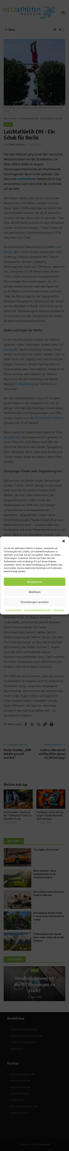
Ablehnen (34, 591)
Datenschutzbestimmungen (37, 610)
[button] (63, 541)
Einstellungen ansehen (35, 602)
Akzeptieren (34, 581)
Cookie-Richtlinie (13, 610)
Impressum (58, 610)
